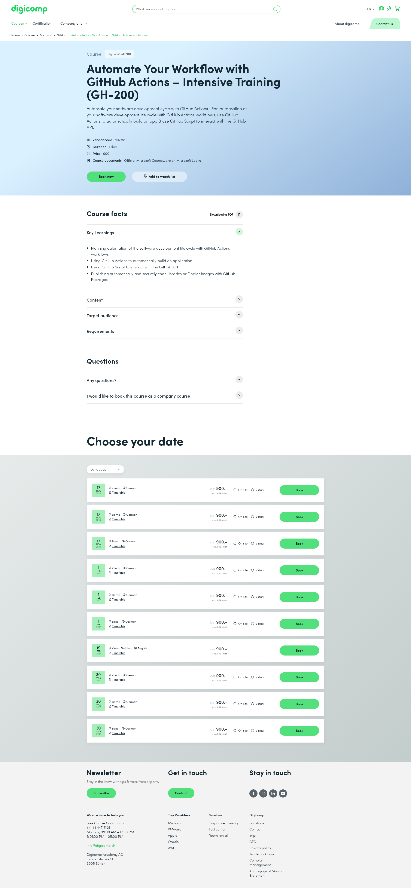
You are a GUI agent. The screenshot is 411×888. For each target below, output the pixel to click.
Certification (42, 23)
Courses (17, 23)
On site (243, 490)
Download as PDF (221, 214)
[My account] (381, 10)
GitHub (62, 35)
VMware (174, 829)
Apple (172, 835)
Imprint (255, 835)
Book (299, 489)
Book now (106, 176)
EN (369, 8)
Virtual (260, 490)
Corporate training (223, 823)
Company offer (72, 23)
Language (99, 469)
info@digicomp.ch (101, 845)
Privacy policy (260, 847)
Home (15, 35)
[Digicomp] (29, 9)
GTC (252, 841)
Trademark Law (261, 854)
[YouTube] (283, 793)
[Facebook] (253, 793)
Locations (256, 823)
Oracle (173, 841)
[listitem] (165, 232)
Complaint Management (260, 862)
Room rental (218, 835)
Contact (181, 792)
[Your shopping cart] (397, 8)
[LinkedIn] (273, 793)
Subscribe (101, 792)
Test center (217, 829)
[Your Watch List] (389, 8)
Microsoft (46, 35)
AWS (171, 847)
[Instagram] (263, 793)
